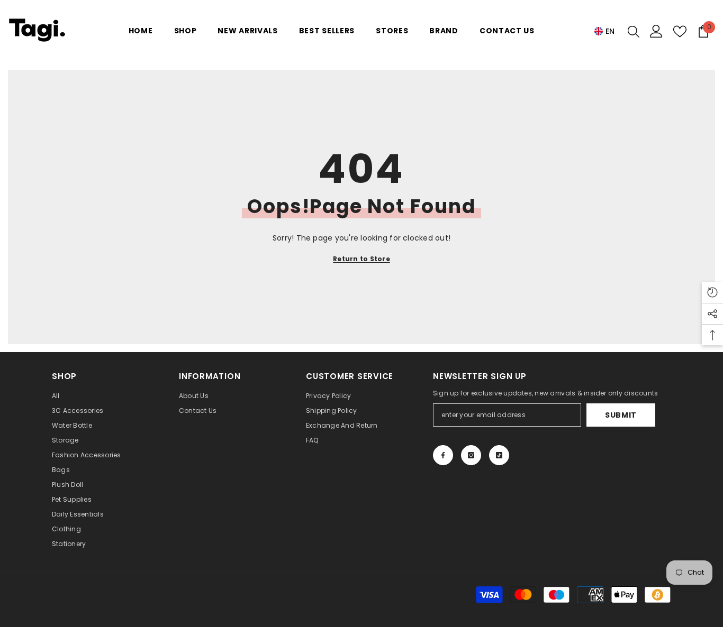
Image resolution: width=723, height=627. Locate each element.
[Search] (633, 31)
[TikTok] (499, 455)
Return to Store (361, 258)
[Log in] (656, 31)
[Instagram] (471, 455)
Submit (621, 415)
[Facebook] (443, 455)
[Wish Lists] (679, 31)
